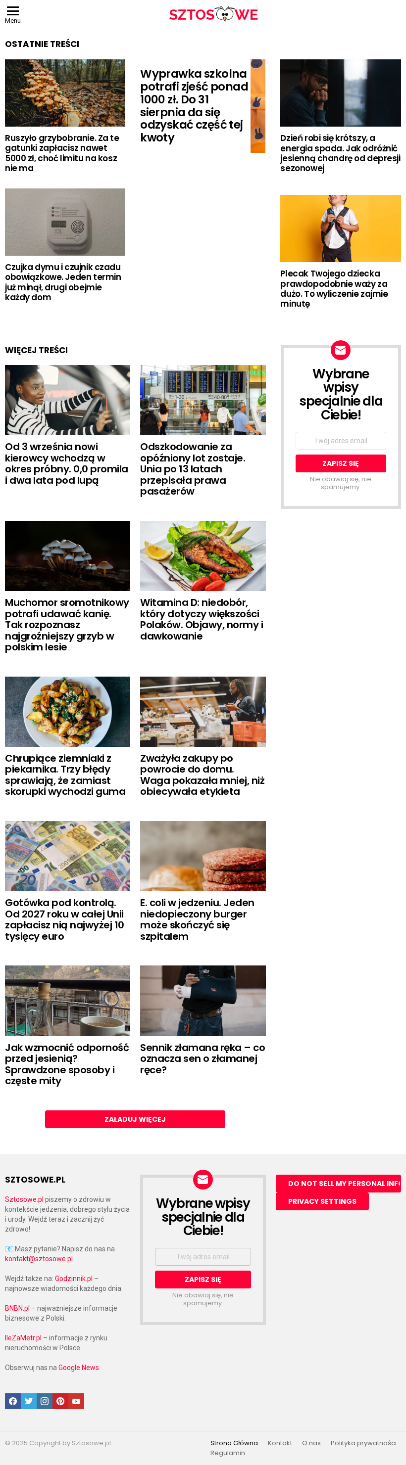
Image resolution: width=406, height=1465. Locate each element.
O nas (311, 1443)
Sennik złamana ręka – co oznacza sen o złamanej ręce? (202, 1059)
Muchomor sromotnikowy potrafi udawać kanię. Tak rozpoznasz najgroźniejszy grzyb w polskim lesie (67, 624)
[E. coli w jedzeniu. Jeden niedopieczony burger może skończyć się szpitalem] (202, 856)
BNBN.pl (17, 1308)
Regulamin (227, 1453)
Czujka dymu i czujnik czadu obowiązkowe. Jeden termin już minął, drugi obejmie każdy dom (63, 282)
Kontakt (280, 1443)
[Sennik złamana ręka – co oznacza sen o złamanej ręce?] (202, 1000)
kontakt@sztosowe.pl (39, 1259)
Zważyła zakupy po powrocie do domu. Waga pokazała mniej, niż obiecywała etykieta (202, 775)
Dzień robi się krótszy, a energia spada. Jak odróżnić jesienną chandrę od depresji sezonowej (340, 153)
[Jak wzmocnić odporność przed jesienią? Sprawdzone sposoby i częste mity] (67, 1000)
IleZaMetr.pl (23, 1338)
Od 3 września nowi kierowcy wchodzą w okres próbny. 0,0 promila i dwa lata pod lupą (66, 463)
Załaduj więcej (135, 1119)
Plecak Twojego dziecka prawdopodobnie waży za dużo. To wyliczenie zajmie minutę (334, 289)
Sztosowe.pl (24, 1199)
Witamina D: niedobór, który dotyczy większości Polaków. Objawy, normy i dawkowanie (201, 619)
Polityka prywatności (364, 1443)
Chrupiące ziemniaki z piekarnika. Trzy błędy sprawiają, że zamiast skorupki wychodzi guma (65, 775)
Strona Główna (234, 1443)
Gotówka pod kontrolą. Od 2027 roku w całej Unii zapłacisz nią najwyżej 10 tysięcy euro (64, 919)
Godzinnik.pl (74, 1278)
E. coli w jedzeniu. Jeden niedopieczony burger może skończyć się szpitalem (197, 919)
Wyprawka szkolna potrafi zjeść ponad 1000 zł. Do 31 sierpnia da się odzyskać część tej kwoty (194, 105)
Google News (78, 1368)
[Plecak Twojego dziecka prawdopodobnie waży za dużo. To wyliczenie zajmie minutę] (340, 229)
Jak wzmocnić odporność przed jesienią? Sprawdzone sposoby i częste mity (67, 1064)
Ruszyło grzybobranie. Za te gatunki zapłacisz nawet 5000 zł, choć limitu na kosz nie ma (62, 153)
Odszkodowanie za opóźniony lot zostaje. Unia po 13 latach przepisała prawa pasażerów (192, 469)
